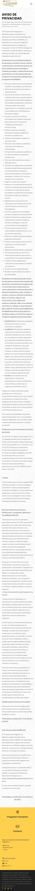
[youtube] (8, 888)
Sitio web (6, 845)
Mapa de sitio (7, 865)
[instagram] (11, 888)
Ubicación (6, 861)
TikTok (5, 849)
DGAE (6, 863)
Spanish (7, 1)
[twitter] (5, 888)
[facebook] (2, 888)
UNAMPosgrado (8, 847)
